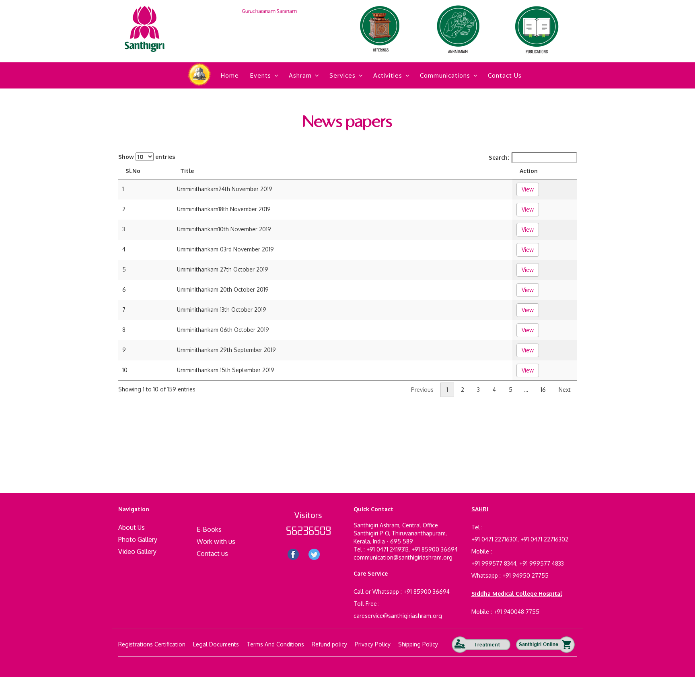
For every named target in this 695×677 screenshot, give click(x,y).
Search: (499, 157)
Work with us (216, 541)
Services (342, 75)
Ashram (300, 75)
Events (260, 75)
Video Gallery (137, 551)
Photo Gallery (137, 539)
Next (565, 389)
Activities (387, 75)
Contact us (212, 553)
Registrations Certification (151, 644)
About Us (131, 527)
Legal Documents (216, 644)
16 (543, 389)
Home (230, 75)
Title (187, 170)
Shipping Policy (418, 644)
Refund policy (329, 644)
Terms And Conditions (275, 644)
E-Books (209, 529)
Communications (445, 75)
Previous (422, 389)
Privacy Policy (373, 644)
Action (529, 170)
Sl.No (132, 170)
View (528, 189)
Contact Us (505, 75)
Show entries (146, 156)
